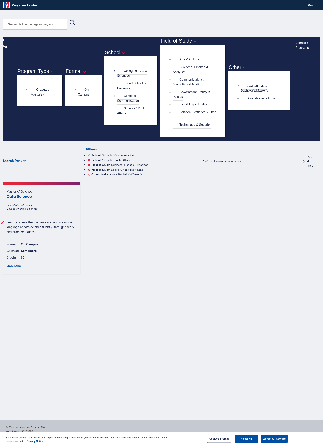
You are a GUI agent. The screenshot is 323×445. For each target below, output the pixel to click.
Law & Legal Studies (193, 104)
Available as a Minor (261, 98)
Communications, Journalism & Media (188, 82)
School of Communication (128, 98)
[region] (161, 438)
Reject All (246, 438)
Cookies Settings (219, 438)
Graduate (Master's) (39, 92)
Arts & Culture (189, 59)
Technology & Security (195, 124)
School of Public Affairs (131, 110)
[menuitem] (41, 92)
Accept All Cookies (274, 438)
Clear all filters (310, 161)
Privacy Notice (35, 441)
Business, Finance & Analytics (190, 69)
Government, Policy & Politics (191, 94)
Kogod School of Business (132, 85)
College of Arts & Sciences (132, 73)
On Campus (83, 92)
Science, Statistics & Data (197, 112)
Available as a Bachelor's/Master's (254, 88)
